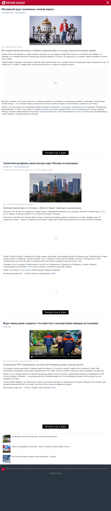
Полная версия (55, 473)
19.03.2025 (5, 13)
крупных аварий (45, 111)
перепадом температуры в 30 (74, 107)
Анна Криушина (20, 13)
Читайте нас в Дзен (55, 152)
